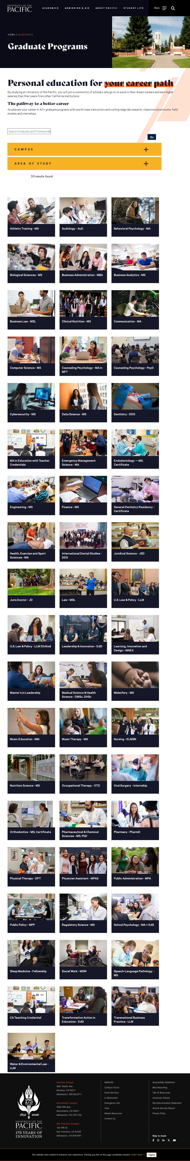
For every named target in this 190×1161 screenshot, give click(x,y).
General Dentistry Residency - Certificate (134, 509)
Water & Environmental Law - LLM (29, 1066)
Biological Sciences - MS (26, 275)
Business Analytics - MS (129, 275)
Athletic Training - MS (24, 228)
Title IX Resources (161, 1092)
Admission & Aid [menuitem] (77, 8)
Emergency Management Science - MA (79, 462)
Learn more (136, 1154)
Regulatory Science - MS (78, 925)
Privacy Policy (159, 1113)
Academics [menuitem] (50, 8)
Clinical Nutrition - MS (76, 321)
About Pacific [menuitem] (106, 8)
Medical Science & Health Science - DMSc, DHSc (79, 694)
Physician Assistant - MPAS (80, 878)
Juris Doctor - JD (21, 600)
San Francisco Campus (68, 1123)
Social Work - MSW (74, 971)
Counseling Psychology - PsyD (134, 368)
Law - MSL (68, 600)
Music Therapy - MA (75, 739)
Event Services (111, 1092)
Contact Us (109, 1118)
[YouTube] (175, 1141)
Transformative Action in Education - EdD (78, 1019)
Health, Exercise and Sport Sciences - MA (28, 555)
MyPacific (109, 1082)
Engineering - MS (21, 507)
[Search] (173, 8)
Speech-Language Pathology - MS (134, 973)
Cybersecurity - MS (23, 414)
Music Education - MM (24, 739)
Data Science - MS (74, 414)
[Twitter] (170, 1141)
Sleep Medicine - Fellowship (28, 971)
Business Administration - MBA (82, 275)
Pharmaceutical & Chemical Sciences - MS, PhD (80, 834)
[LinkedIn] (164, 1141)
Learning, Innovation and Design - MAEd (130, 648)
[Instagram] (159, 1141)
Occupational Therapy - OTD (81, 785)
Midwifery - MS (124, 692)
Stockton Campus (65, 1082)
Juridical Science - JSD (129, 553)
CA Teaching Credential (25, 1017)
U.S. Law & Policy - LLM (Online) (30, 646)
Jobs (106, 1108)
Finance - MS (70, 507)
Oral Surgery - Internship (130, 785)
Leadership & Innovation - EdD (82, 646)
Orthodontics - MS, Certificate (30, 832)
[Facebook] (154, 1141)
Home (11, 35)
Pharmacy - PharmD (127, 832)
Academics (25, 35)
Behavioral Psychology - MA (132, 228)
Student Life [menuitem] (134, 8)
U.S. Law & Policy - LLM (129, 600)
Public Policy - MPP (22, 925)
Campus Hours (111, 1087)
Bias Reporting (160, 1087)
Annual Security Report (164, 1108)
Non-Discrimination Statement (167, 1103)
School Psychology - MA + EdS (134, 925)
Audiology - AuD (72, 228)
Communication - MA (127, 321)
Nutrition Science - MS (25, 785)
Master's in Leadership (25, 692)
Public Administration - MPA (132, 878)
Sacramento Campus (67, 1103)
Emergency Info (112, 1103)
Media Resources (113, 1113)
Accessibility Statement (164, 1082)
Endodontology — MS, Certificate (128, 462)
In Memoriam (111, 1098)
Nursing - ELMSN (125, 739)
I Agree (151, 1155)
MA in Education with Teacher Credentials (30, 462)
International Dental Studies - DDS (82, 555)
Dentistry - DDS (124, 414)
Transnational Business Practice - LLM (129, 1019)
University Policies (161, 1098)
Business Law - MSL (23, 321)
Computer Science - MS (25, 368)
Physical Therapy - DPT (25, 878)
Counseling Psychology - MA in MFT (82, 370)
